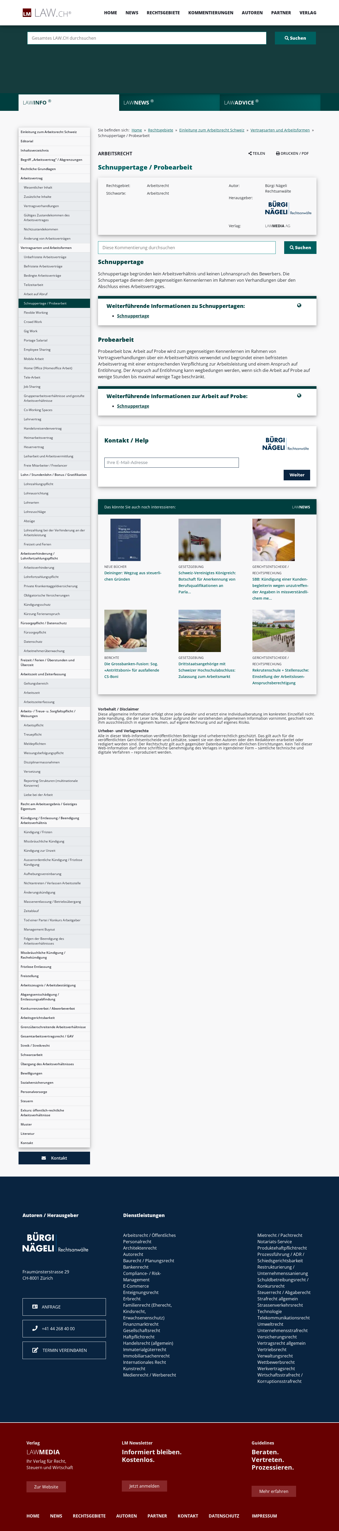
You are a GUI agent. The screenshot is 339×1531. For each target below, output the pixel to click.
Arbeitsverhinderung (39, 567)
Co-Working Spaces (38, 410)
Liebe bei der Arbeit (38, 794)
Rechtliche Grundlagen (38, 169)
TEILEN (258, 153)
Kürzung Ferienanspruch (42, 614)
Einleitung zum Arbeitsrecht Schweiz (49, 132)
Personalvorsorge (34, 1092)
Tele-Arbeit (32, 377)
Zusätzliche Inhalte (37, 196)
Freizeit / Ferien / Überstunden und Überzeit (47, 662)
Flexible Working (36, 312)
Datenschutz (33, 641)
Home (110, 13)
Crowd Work (33, 322)
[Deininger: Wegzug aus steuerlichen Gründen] (135, 540)
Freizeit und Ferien (37, 544)
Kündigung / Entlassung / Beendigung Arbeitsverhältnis (50, 820)
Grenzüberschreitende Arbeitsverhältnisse (53, 1027)
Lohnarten (31, 502)
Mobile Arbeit (34, 359)
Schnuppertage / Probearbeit (45, 303)
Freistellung (30, 976)
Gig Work (30, 331)
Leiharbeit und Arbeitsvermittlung (48, 456)
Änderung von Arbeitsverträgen (47, 238)
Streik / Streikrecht (35, 1045)
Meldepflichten (35, 743)
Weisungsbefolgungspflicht (44, 753)
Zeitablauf (31, 911)
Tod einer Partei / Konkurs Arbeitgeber (52, 920)
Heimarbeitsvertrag (38, 437)
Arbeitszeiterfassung (39, 702)
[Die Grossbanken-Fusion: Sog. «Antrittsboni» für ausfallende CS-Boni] (135, 631)
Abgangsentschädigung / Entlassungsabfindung (40, 996)
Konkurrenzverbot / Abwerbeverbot (48, 1008)
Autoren (252, 13)
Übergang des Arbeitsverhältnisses (47, 1064)
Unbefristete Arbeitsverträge (45, 257)
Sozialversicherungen (37, 1082)
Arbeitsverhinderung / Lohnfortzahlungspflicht (39, 556)
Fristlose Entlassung (36, 966)
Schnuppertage (133, 316)
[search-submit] (295, 38)
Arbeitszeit (32, 692)
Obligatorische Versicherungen (46, 595)
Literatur (27, 1133)
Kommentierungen (210, 13)
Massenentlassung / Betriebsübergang (52, 901)
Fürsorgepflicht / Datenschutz (44, 623)
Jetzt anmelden (144, 1486)
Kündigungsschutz (37, 604)
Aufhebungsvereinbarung (42, 874)
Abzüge (29, 521)
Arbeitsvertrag (32, 178)
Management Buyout (39, 929)
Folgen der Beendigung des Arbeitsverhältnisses (44, 941)
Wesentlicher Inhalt (38, 187)
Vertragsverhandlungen (41, 206)
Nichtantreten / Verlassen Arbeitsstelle (52, 883)
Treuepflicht (33, 734)
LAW (301, 506)
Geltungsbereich (36, 683)
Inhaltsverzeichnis (35, 150)
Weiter (297, 474)
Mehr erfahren (273, 1491)
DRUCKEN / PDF (294, 153)
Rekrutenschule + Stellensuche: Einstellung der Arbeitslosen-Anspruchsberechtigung (280, 676)
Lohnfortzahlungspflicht (41, 577)
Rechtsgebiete (163, 13)
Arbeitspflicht (33, 725)
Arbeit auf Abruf (35, 294)
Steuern (27, 1101)
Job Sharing (32, 386)
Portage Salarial (35, 340)
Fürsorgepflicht (35, 632)
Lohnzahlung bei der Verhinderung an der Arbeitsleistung (54, 532)
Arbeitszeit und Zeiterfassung (43, 674)
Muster (26, 1124)
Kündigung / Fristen (38, 832)
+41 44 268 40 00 (56, 1329)
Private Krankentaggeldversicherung (51, 586)
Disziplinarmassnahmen (42, 762)
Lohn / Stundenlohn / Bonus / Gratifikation (54, 474)
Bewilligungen (31, 1073)
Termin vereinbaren (62, 1350)
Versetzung (32, 771)
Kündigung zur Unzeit (39, 850)
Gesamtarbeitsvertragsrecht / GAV (47, 1036)
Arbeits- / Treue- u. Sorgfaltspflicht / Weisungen (48, 713)
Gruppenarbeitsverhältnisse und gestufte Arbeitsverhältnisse (54, 398)
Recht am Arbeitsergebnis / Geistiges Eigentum (49, 806)
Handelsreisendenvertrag (43, 428)
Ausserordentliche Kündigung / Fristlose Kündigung (53, 862)
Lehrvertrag (32, 419)
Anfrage (49, 1307)
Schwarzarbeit (32, 1054)
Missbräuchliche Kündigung (44, 841)
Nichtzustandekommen (41, 229)
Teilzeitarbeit (33, 284)
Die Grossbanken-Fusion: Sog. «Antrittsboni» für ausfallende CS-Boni (131, 670)
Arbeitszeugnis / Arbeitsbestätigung (48, 985)
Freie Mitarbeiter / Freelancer (45, 465)
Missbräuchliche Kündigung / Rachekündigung (43, 955)
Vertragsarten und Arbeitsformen (46, 247)
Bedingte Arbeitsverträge (42, 275)
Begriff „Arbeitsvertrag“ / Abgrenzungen (51, 159)
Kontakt (27, 1143)
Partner (281, 13)
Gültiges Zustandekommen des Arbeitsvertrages (47, 217)
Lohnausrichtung (36, 493)
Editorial (27, 141)
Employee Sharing (37, 349)
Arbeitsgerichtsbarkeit (38, 1017)
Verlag (308, 13)
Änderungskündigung (39, 892)
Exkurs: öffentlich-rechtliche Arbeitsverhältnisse (42, 1112)
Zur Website (46, 1487)
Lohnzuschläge (35, 511)
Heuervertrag (34, 447)
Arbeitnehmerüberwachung (44, 651)
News (132, 13)
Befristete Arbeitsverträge (43, 266)
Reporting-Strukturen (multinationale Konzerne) (51, 783)
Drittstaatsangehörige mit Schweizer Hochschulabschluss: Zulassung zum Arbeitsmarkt (207, 670)
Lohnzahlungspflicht (38, 484)
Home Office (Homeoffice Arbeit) (48, 368)
